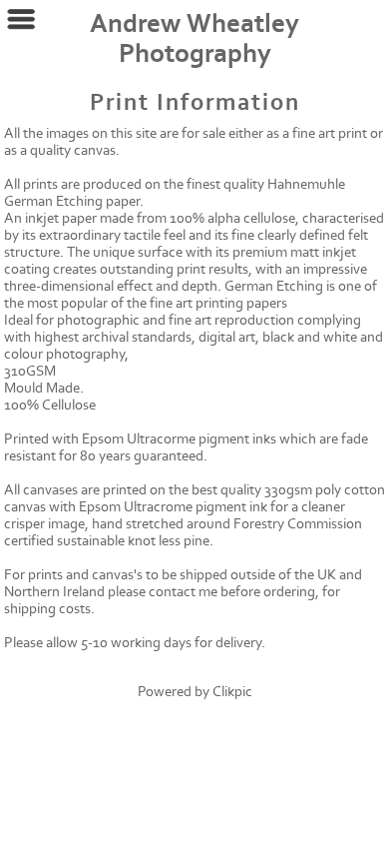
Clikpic (232, 691)
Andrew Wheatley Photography (194, 39)
